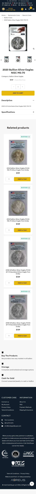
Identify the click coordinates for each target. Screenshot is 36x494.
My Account (5, 404)
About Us (23, 402)
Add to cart (18, 93)
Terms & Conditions (8, 410)
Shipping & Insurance (26, 410)
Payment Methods (25, 407)
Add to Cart (22, 179)
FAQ (21, 404)
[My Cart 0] (29, 9)
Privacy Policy (6, 407)
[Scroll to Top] (32, 484)
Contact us (5, 402)
